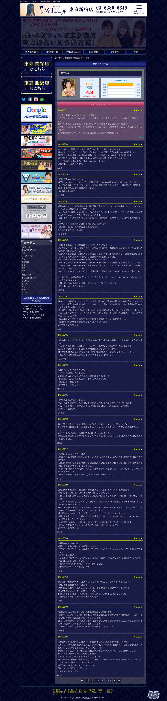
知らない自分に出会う (33, 306)
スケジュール (80, 690)
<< (82, 680)
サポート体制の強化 (32, 318)
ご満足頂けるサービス (33, 309)
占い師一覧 (69, 690)
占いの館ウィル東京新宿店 (81, 698)
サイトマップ (57, 694)
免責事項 (110, 690)
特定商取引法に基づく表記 (77, 692)
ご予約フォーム (95, 692)
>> (119, 680)
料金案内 (91, 690)
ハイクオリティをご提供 (34, 315)
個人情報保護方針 (58, 692)
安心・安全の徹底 (31, 312)
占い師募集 (108, 692)
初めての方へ (57, 690)
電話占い (101, 690)
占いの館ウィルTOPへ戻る (153, 695)
